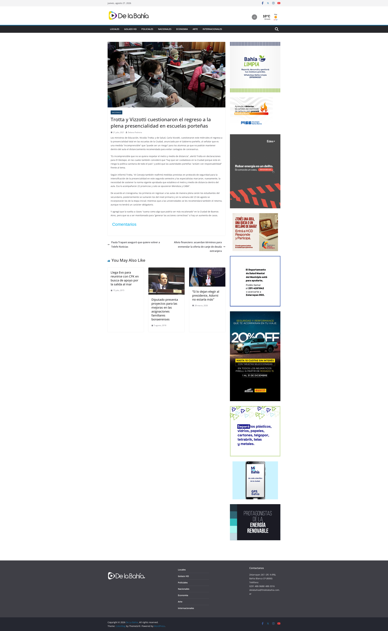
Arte (195, 29)
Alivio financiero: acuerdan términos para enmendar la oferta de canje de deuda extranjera (198, 247)
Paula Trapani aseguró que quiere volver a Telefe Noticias (135, 244)
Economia (182, 29)
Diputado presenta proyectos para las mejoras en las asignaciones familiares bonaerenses (164, 309)
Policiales (147, 29)
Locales (114, 29)
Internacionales (212, 29)
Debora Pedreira (135, 132)
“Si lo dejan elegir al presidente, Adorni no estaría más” (205, 295)
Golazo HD (130, 29)
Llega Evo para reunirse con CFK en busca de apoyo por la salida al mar (125, 278)
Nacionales (164, 29)
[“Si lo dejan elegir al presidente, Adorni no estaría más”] (207, 269)
